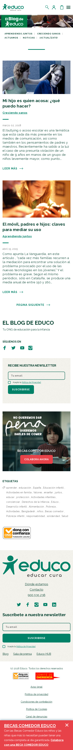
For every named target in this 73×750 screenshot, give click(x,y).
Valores (37, 492)
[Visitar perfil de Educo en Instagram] (30, 347)
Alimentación (36, 506)
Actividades (13, 511)
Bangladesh (28, 511)
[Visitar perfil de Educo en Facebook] (5, 347)
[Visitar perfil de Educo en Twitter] (13, 347)
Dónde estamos (36, 584)
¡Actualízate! (49, 38)
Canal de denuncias (36, 716)
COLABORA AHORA (36, 459)
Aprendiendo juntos (18, 34)
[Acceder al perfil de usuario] (54, 7)
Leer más (10, 168)
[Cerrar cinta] (67, 735)
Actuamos (11, 38)
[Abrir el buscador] (47, 7)
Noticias (29, 38)
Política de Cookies (36, 709)
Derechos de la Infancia (35, 502)
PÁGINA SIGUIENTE (30, 304)
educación (25, 487)
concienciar (13, 502)
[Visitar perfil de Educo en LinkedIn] (54, 604)
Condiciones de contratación (36, 701)
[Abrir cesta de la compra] (62, 7)
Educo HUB (43, 653)
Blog (5, 653)
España (37, 487)
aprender (11, 487)
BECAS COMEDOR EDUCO (30, 725)
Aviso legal (36, 687)
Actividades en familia (19, 492)
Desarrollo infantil (16, 506)
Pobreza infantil (15, 516)
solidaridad (53, 516)
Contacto (36, 589)
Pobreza (51, 506)
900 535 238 (36, 595)
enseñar (48, 492)
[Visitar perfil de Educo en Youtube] (22, 347)
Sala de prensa (22, 653)
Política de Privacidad (31, 382)
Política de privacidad (36, 694)
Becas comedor (54, 511)
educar (10, 497)
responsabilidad (35, 516)
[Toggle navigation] (68, 7)
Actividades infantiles (43, 497)
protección (22, 497)
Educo (55, 502)
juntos (58, 492)
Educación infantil (53, 487)
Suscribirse (21, 389)
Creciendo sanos (48, 34)
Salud (65, 516)
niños (40, 511)
